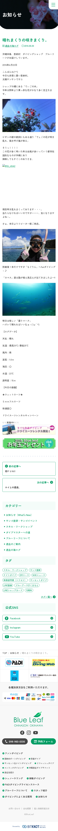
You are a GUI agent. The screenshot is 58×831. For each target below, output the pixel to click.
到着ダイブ (35, 758)
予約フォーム (45, 741)
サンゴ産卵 (35, 570)
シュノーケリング (14, 778)
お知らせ (42, 796)
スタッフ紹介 (40, 790)
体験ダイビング (37, 778)
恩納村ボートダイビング (15, 758)
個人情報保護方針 (41, 808)
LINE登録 (8, 585)
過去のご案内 (13, 544)
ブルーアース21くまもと (26, 585)
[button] (53, 4)
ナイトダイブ (10, 575)
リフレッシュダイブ (45, 763)
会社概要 (27, 808)
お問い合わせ (14, 808)
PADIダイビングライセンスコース (22, 784)
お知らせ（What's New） (19, 515)
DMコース (24, 575)
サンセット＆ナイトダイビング (17, 763)
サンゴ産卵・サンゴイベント (21, 520)
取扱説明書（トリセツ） (15, 580)
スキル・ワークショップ (19, 526)
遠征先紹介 (9, 772)
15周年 (29, 590)
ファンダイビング (14, 753)
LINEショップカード (13, 590)
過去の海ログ (12, 45)
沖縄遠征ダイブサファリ (39, 767)
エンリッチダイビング (14, 767)
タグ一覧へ (46, 596)
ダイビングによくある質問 (18, 796)
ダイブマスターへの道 (18, 532)
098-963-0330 (17, 741)
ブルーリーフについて (18, 538)
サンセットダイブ (38, 580)
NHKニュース (39, 575)
